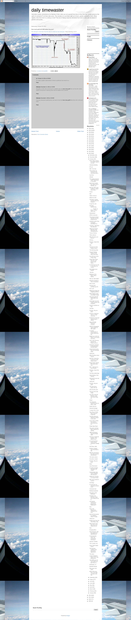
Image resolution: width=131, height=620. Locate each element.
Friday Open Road (93, 426)
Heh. (91, 193)
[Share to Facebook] (55, 71)
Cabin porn (92, 353)
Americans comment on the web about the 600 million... (94, 346)
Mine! (91, 464)
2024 (90, 132)
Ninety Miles (91, 57)
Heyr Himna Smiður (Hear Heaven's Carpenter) (94, 413)
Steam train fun (93, 406)
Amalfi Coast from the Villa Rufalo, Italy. (94, 521)
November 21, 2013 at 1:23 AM (48, 86)
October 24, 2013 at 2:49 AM (44, 78)
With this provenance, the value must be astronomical (94, 454)
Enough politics (93, 529)
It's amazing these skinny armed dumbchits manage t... (94, 442)
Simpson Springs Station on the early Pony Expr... (94, 253)
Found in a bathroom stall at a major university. (94, 315)
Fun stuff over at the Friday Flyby (94, 257)
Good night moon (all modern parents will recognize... (94, 302)
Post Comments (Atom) (43, 134)
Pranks (91, 191)
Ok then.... (92, 240)
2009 (90, 601)
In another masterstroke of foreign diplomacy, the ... (94, 332)
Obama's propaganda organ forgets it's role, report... (94, 327)
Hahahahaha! (92, 213)
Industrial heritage (93, 408)
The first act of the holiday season (94, 247)
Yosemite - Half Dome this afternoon (94, 226)
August (91, 579)
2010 (90, 599)
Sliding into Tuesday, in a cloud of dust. (94, 477)
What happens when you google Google (94, 294)
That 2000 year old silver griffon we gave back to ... (94, 561)
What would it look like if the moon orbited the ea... (94, 525)
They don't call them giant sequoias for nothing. (94, 429)
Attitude (91, 177)
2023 (90, 134)
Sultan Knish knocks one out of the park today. (94, 350)
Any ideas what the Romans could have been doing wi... (94, 396)
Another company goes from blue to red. (94, 449)
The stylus (92, 554)
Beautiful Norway (93, 566)
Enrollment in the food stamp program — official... (94, 319)
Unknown (38, 86)
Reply (37, 82)
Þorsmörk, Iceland (94, 459)
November (92, 157)
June (91, 583)
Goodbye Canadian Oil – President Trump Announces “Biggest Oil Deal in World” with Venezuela (94, 113)
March (91, 589)
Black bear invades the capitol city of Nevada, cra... (94, 184)
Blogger (68, 615)
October (92, 159)
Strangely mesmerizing (93, 206)
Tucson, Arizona (93, 233)
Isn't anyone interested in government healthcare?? (93, 503)
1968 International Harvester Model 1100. (94, 433)
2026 (90, 128)
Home (58, 131)
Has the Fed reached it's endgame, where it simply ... (94, 515)
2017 (90, 145)
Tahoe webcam (93, 235)
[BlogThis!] (53, 71)
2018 (90, 143)
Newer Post (34, 131)
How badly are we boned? (93, 270)
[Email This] (51, 71)
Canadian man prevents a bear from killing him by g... (94, 497)
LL (36, 78)
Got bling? (92, 482)
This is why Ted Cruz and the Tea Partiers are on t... (94, 341)
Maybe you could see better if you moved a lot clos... (94, 337)
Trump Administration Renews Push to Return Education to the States (93, 71)
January (92, 592)
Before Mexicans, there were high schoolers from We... (93, 573)
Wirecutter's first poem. (93, 569)
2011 (90, 597)
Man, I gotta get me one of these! (94, 367)
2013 (90, 153)
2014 (90, 151)
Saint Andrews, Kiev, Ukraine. (94, 376)
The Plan (91, 308)
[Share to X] (54, 71)
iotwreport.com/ (92, 98)
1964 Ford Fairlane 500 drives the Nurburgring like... (94, 230)
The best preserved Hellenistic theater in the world (94, 417)
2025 (90, 130)
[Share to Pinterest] (57, 71)
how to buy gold (66, 88)
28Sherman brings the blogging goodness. (94, 291)
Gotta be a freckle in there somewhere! (94, 281)
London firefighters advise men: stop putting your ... (94, 557)
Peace (91, 400)
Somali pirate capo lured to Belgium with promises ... (94, 473)
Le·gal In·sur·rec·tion (93, 69)
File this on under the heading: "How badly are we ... (94, 438)
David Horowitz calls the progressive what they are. (94, 533)
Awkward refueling (93, 165)
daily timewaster (47, 10)
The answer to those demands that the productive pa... (94, 218)
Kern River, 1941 (93, 446)
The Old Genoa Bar (94, 250)
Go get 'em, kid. (93, 203)
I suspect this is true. (94, 410)
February (92, 591)
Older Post (80, 131)
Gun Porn (92, 175)
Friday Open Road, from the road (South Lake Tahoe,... (94, 261)
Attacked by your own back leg (94, 379)
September (92, 577)
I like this (92, 272)
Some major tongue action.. (94, 546)
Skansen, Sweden (93, 541)
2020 (90, 140)
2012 (90, 595)
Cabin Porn (92, 518)
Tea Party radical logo (94, 373)
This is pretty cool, (94, 543)
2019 (90, 142)
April (91, 587)
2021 (90, 138)
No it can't (92, 288)
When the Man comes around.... (94, 356)
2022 (90, 136)
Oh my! (91, 167)
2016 (90, 147)
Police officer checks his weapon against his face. (94, 162)
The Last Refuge (92, 108)
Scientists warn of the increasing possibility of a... (94, 222)
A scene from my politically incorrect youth (94, 486)
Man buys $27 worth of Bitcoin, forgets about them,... (94, 188)
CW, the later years (94, 389)
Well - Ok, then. (93, 168)
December (92, 155)
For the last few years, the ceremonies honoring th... (93, 538)
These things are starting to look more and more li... (94, 172)
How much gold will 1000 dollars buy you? (94, 298)
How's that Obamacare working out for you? (93, 510)
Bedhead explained (94, 490)
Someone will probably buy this (94, 286)
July (91, 581)
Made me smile (93, 197)
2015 (90, 149)
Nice (91, 506)
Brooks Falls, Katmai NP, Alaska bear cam (94, 364)
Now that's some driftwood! (93, 493)
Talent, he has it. (93, 195)
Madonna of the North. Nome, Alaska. (93, 275)
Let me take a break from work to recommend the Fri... (94, 422)
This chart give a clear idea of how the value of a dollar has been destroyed (47, 31)
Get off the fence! (93, 466)
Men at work (92, 283)
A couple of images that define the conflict (94, 469)
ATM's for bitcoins (93, 215)
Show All (97, 125)
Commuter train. (93, 489)
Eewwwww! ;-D (93, 564)
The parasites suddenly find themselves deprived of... (93, 550)
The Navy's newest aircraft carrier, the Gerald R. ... (94, 201)
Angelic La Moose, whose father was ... (94, 210)
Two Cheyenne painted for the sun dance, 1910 (94, 403)
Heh (90, 245)
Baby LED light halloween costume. (93, 323)
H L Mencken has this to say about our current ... (94, 266)
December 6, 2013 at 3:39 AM (47, 98)
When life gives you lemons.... (94, 237)
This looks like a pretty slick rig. (93, 387)
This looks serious (94, 457)
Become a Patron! (91, 26)
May (91, 585)
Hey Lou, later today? (94, 278)
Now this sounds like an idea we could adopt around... (94, 359)
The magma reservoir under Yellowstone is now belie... (94, 180)
